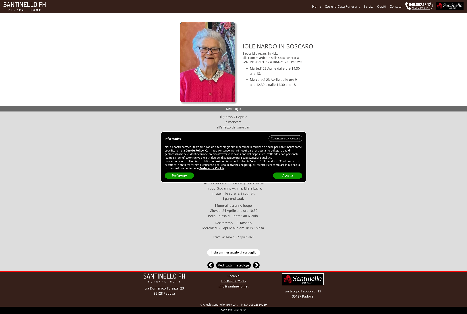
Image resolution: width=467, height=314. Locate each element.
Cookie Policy (195, 150)
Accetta (287, 175)
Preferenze (179, 175)
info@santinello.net (233, 286)
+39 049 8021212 (233, 281)
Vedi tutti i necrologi (233, 265)
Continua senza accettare (285, 138)
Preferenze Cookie (211, 168)
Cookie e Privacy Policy (233, 309)
